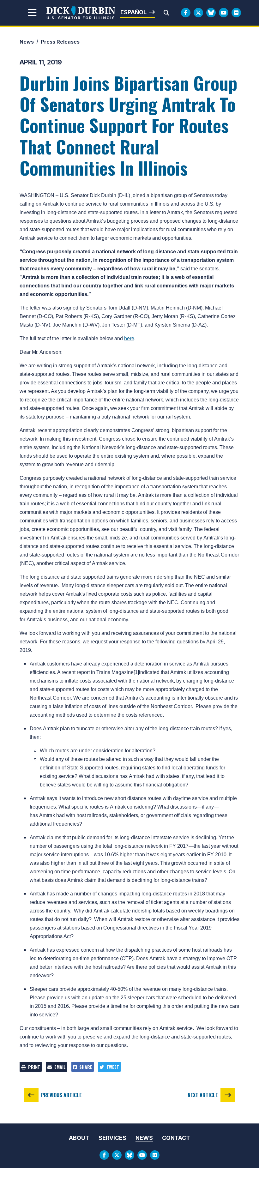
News (27, 42)
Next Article (203, 1095)
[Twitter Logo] (198, 12)
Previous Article (61, 1095)
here (129, 338)
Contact (176, 1138)
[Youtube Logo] (223, 12)
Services (112, 1138)
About (79, 1138)
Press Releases (60, 42)
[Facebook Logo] (185, 12)
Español (133, 12)
